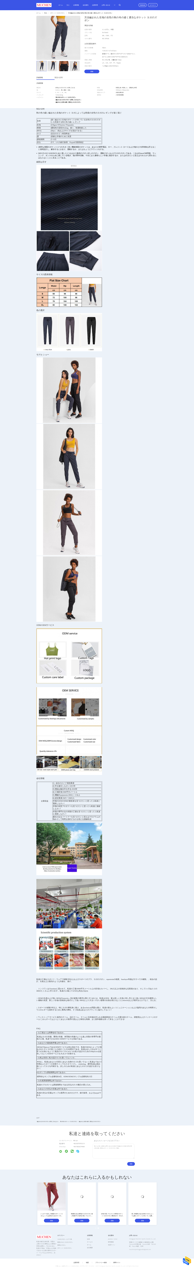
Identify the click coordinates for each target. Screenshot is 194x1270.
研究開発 (111, 1242)
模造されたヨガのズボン (65, 1242)
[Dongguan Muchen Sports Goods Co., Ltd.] (62, 1152)
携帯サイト (116, 1262)
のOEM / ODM (112, 1239)
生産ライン (111, 1245)
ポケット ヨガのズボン (64, 1248)
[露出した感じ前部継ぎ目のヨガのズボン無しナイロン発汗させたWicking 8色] (82, 1196)
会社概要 (90, 1248)
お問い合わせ (106, 5)
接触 (91, 71)
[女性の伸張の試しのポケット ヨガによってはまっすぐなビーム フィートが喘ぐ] (51, 1196)
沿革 (88, 1239)
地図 (87, 1262)
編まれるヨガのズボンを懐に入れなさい (48, 1121)
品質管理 (95, 5)
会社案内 (85, 5)
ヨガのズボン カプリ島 (64, 1239)
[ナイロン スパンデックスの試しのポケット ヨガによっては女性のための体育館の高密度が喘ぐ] (112, 1196)
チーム (89, 1245)
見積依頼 (142, 5)
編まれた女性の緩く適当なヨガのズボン (90, 1121)
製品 (68, 5)
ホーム (61, 5)
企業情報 (76, 5)
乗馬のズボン (61, 1245)
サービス (90, 1242)
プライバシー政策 (101, 1262)
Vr (114, 5)
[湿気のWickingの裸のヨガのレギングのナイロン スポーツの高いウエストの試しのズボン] (142, 1196)
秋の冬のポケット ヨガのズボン (68, 1121)
